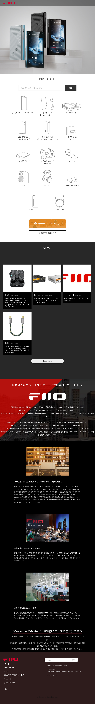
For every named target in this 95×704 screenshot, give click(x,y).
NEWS (6, 671)
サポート (7, 679)
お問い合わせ (9, 682)
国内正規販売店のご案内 (14, 675)
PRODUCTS (9, 667)
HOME (6, 664)
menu (92, 3)
